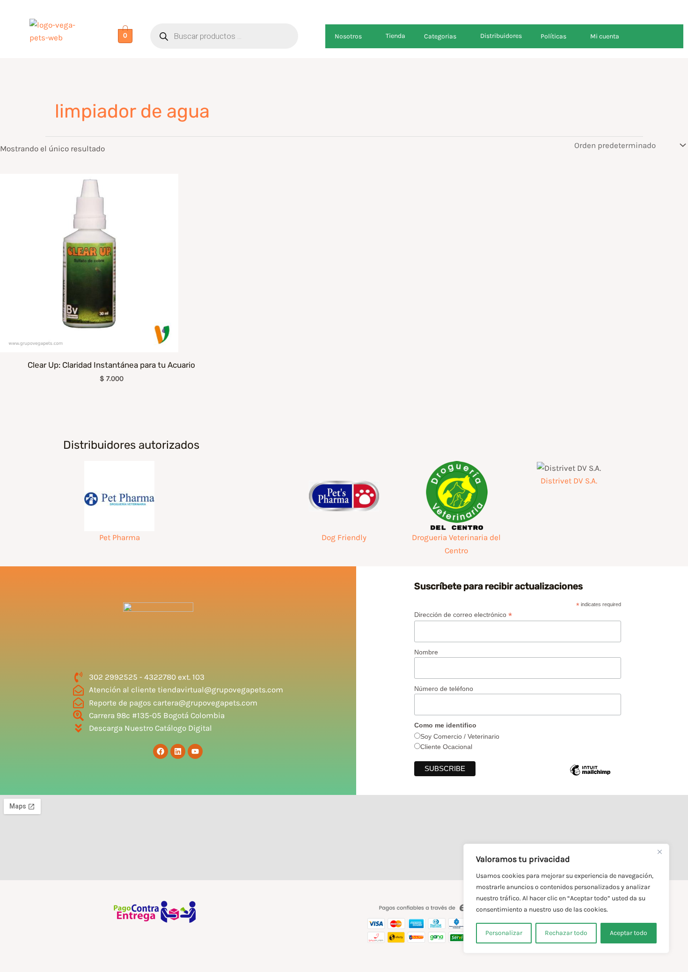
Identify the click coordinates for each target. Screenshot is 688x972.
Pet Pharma (119, 537)
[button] (365, 36)
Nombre (426, 652)
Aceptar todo (628, 933)
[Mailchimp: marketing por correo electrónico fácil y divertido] (595, 777)
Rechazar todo (566, 933)
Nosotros (348, 36)
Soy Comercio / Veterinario (459, 736)
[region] (566, 898)
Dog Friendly (344, 537)
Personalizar (503, 933)
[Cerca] (659, 851)
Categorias (440, 36)
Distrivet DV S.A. (569, 480)
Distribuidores (501, 36)
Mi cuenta (604, 36)
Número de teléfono (443, 688)
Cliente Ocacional (446, 746)
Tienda (395, 36)
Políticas (553, 36)
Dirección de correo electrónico (463, 614)
